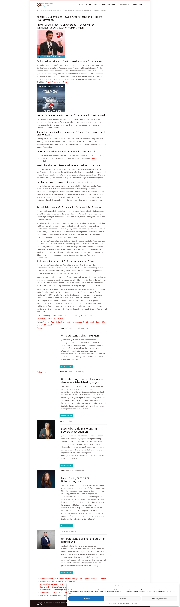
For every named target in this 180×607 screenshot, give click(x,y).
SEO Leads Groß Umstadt (61, 315)
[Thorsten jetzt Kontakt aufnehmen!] (46, 380)
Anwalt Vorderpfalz (44, 147)
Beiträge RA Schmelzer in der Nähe (51, 11)
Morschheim (71, 531)
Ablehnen (123, 599)
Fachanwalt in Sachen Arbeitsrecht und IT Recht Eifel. (61, 587)
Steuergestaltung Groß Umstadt (50, 318)
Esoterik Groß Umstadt (60, 322)
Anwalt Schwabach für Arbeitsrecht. (54, 592)
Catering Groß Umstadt (82, 315)
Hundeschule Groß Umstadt (83, 322)
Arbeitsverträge (124, 4)
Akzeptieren (86, 599)
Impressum (134, 603)
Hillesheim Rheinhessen (74, 471)
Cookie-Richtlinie (113, 603)
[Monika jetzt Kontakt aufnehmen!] (46, 336)
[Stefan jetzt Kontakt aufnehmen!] (46, 539)
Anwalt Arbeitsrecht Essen (56, 82)
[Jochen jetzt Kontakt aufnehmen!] (46, 429)
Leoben (69, 421)
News (96, 4)
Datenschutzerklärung (124, 603)
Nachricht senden (66, 366)
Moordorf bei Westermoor (77, 328)
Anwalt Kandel (53, 128)
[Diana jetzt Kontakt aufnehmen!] (46, 479)
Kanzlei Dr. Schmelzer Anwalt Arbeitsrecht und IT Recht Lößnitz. (66, 595)
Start (38, 11)
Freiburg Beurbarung (76, 372)
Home (81, 4)
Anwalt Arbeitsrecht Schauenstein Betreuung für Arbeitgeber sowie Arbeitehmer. (73, 578)
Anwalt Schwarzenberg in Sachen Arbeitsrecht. (59, 581)
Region (88, 4)
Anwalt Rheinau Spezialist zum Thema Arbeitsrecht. (61, 584)
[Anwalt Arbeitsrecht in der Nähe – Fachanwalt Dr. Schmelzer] (45, 4)
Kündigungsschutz (109, 4)
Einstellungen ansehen (159, 599)
